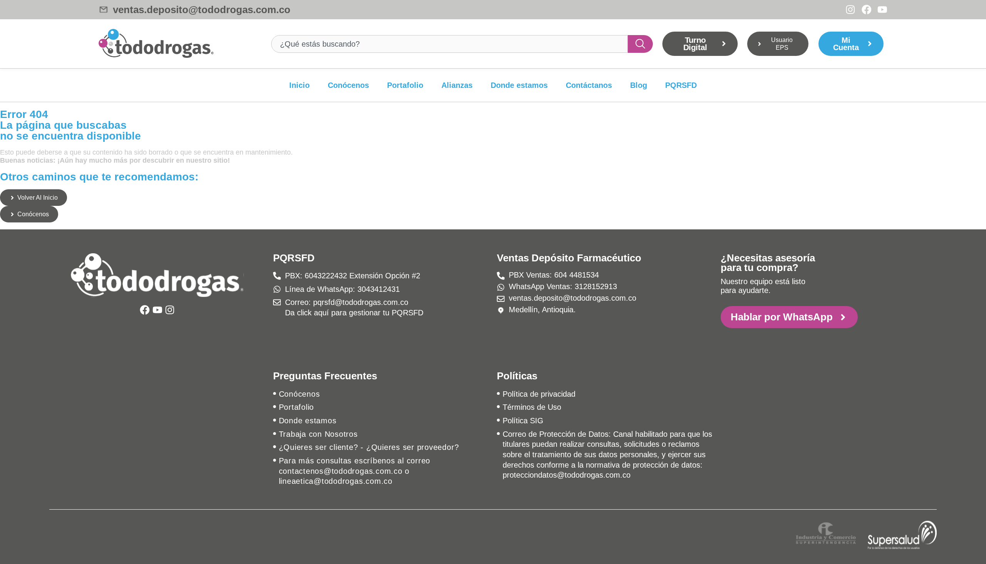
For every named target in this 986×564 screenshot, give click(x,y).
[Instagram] (850, 10)
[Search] (640, 44)
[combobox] (449, 44)
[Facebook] (867, 10)
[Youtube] (882, 10)
